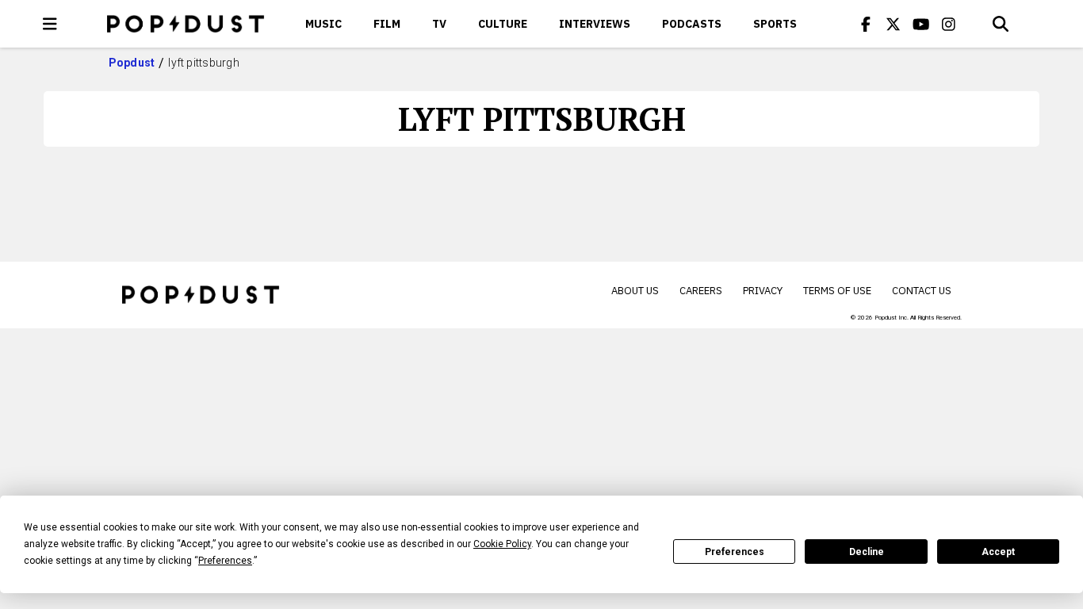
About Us (635, 290)
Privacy (763, 290)
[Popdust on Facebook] (866, 24)
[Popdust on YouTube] (921, 24)
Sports (775, 24)
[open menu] (50, 24)
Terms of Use (837, 290)
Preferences (734, 551)
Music (323, 24)
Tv (439, 24)
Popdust (132, 62)
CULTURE (502, 24)
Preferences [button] (225, 560)
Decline (866, 551)
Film (386, 24)
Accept (998, 551)
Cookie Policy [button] (502, 544)
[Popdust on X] (893, 24)
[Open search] (1000, 24)
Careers (700, 290)
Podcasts (691, 24)
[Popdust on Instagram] (949, 24)
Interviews (594, 24)
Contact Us (921, 290)
